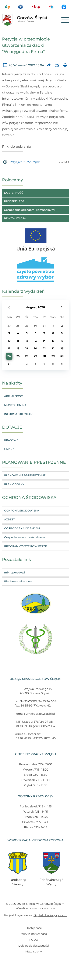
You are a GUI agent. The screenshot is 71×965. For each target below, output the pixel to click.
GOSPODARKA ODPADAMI (22, 528)
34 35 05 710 (28, 701)
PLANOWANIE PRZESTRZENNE (24, 475)
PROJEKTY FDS (14, 201)
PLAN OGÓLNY (14, 484)
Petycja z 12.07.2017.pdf (25, 162)
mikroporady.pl (14, 572)
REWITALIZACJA (15, 218)
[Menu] (65, 20)
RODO (33, 939)
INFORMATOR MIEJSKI (19, 414)
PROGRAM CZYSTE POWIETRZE (25, 546)
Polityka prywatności (34, 934)
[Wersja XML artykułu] (57, 65)
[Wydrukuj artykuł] (65, 65)
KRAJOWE (11, 440)
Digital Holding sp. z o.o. (50, 915)
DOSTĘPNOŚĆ (13, 192)
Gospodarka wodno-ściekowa (24, 537)
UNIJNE (9, 449)
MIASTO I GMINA (15, 405)
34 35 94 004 (47, 701)
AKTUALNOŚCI (13, 396)
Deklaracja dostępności (33, 945)
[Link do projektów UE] (36, 238)
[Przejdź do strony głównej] (30, 20)
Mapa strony (33, 951)
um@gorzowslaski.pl (40, 713)
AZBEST (9, 519)
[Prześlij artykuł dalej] (49, 65)
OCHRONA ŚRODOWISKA (21, 510)
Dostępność (34, 928)
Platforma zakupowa (18, 581)
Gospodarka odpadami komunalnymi (29, 210)
